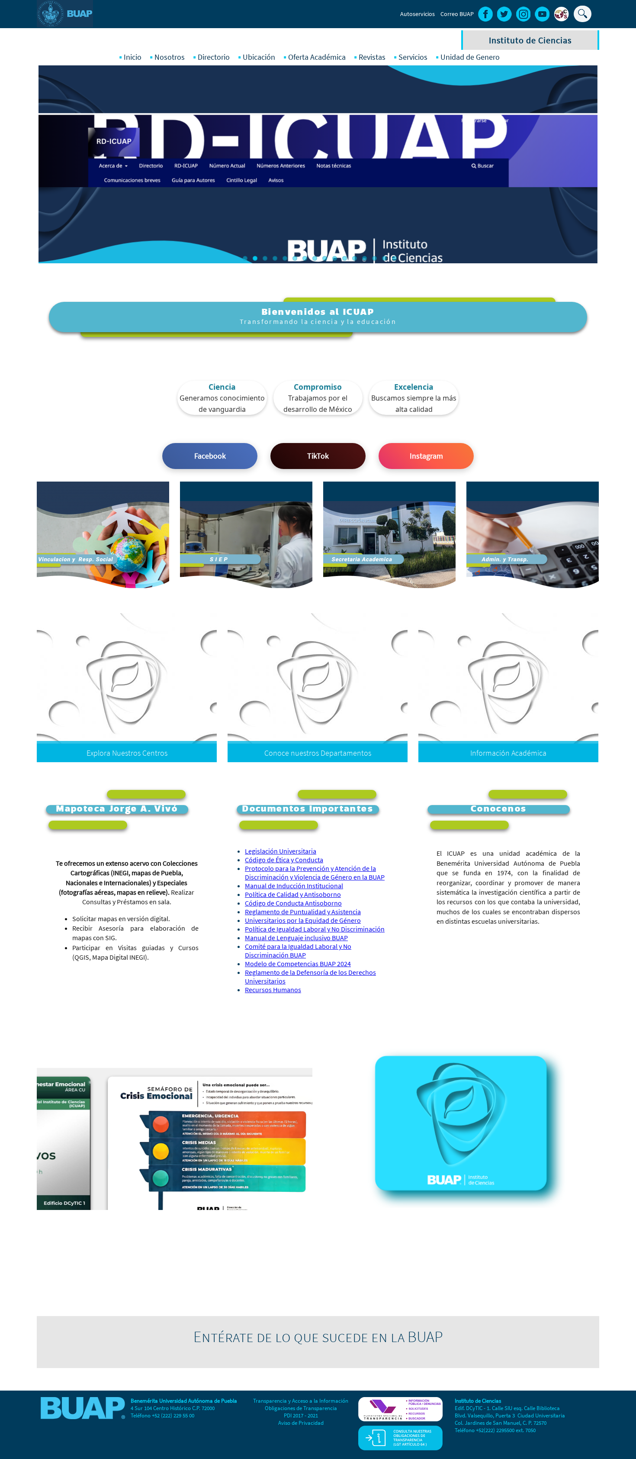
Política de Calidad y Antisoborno (293, 894)
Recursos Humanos (273, 989)
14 (374, 258)
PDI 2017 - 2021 (301, 1415)
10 (334, 258)
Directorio (214, 57)
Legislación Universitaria (280, 851)
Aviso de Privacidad (301, 1423)
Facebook (210, 456)
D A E (292, 564)
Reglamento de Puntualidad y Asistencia (303, 911)
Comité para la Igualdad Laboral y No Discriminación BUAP (298, 950)
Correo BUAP (457, 14)
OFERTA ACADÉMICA (272, 510)
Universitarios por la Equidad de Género (303, 920)
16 (394, 258)
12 (354, 258)
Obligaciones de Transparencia (301, 1408)
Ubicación (259, 57)
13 (364, 258)
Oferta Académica (317, 57)
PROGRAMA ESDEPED (414, 551)
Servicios (412, 57)
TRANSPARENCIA (563, 510)
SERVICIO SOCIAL (419, 524)
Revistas (372, 57)
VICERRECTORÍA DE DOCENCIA (401, 510)
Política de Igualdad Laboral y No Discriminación (315, 929)
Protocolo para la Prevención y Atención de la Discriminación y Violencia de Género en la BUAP (315, 872)
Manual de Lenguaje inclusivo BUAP (296, 937)
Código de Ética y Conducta (284, 859)
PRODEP (431, 537)
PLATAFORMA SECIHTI (270, 524)
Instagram (426, 456)
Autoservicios (417, 14)
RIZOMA (288, 577)
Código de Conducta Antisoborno (293, 903)
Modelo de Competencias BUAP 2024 (298, 963)
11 (344, 258)
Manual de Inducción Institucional (294, 885)
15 (384, 258)
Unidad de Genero (470, 57)
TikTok (318, 456)
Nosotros (169, 57)
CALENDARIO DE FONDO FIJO (546, 569)
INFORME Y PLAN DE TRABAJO (402, 564)
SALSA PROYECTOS (273, 537)
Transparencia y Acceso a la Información (300, 1400)
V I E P (291, 551)
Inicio (132, 57)
